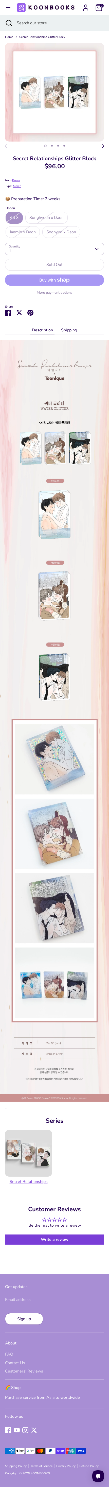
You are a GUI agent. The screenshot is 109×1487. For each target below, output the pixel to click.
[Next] (102, 146)
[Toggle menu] (7, 8)
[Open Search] (8, 23)
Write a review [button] (54, 1239)
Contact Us (15, 1363)
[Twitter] (34, 1430)
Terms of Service (41, 1466)
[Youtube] (17, 1430)
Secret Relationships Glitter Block (42, 37)
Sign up (24, 1319)
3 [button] (58, 146)
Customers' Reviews (24, 1371)
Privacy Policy (66, 1466)
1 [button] (45, 146)
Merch (17, 186)
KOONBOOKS (40, 1473)
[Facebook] (8, 1430)
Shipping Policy (16, 1466)
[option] (54, 92)
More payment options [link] (54, 292)
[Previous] (6, 146)
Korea (16, 180)
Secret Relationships (29, 1181)
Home (9, 37)
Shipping (69, 330)
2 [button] (52, 146)
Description (42, 330)
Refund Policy (89, 1466)
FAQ (9, 1354)
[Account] (86, 5)
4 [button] (64, 146)
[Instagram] (25, 1430)
